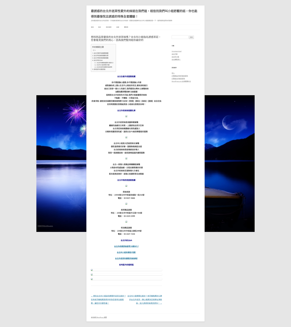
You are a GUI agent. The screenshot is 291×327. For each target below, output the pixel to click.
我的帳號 (108, 27)
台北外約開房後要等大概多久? (105, 63)
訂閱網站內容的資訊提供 (180, 76)
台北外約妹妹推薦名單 (101, 55)
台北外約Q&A (98, 60)
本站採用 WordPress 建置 (99, 317)
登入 (173, 73)
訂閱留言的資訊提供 (178, 79)
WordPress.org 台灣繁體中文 (181, 81)
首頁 (92, 27)
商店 (99, 27)
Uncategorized (176, 51)
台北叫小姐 (175, 57)
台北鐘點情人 (176, 59)
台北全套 (175, 54)
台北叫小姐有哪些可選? (103, 65)
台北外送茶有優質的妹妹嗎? (104, 67)
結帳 (117, 27)
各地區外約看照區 (99, 69)
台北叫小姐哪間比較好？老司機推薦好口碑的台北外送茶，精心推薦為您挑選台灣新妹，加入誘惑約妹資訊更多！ (144, 299)
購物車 (126, 27)
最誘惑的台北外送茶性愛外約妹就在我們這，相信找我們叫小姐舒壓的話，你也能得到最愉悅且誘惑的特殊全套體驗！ (144, 13)
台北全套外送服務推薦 (101, 53)
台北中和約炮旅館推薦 (101, 58)
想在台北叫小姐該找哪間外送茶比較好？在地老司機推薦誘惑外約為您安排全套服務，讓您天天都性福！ (108, 299)
